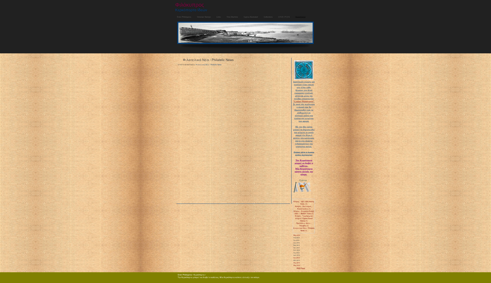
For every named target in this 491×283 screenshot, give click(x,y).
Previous (177, 34)
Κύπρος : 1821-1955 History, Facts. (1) (303, 202)
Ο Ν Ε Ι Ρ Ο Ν (283, 17)
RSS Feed (301, 268)
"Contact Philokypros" (303, 101)
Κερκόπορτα (300, 17)
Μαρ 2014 (296, 235)
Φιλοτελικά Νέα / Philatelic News (208, 64)
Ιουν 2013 (296, 258)
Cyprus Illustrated (250, 17)
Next (312, 34)
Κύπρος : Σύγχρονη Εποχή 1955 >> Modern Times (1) (304, 212)
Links (218, 17)
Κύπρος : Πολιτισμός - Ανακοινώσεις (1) (303, 207)
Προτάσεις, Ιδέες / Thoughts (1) (303, 224)
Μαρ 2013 (296, 265)
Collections (267, 17)
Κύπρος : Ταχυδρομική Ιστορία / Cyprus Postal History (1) (304, 218)
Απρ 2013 (296, 263)
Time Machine (231, 17)
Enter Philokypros (183, 17)
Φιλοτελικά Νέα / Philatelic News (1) (304, 229)
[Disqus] (231, 101)
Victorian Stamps (203, 17)
